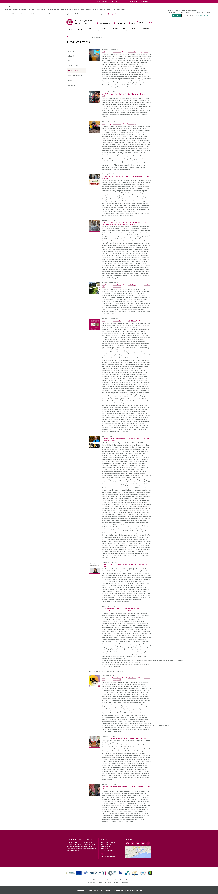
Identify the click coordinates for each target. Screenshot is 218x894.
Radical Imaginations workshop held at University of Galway (122, 124)
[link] (76, 873)
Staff (69, 61)
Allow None (189, 15)
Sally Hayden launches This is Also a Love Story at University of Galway (125, 52)
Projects (71, 80)
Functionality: (172, 12)
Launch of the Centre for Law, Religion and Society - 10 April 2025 (124, 738)
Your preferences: (186, 12)
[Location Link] (138, 857)
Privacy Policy (112, 14)
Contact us (71, 85)
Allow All (177, 15)
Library (116, 1)
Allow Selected (203, 15)
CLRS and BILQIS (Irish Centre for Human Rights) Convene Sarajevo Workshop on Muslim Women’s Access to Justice (124, 223)
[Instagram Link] (127, 843)
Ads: (208, 12)
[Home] (67, 37)
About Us (71, 56)
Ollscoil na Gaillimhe (103, 1)
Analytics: (200, 12)
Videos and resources (75, 75)
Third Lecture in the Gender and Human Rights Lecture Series (122, 321)
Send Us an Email (109, 856)
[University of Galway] (79, 22)
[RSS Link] (148, 843)
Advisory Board (73, 66)
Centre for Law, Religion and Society (81, 37)
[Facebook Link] (132, 843)
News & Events (73, 70)
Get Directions (109, 854)
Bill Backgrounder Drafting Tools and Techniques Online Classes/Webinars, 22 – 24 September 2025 (121, 610)
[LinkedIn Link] (143, 843)
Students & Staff (145, 1)
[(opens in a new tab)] (77, 874)
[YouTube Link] (137, 843)
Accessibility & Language (129, 1)
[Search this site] (150, 22)
